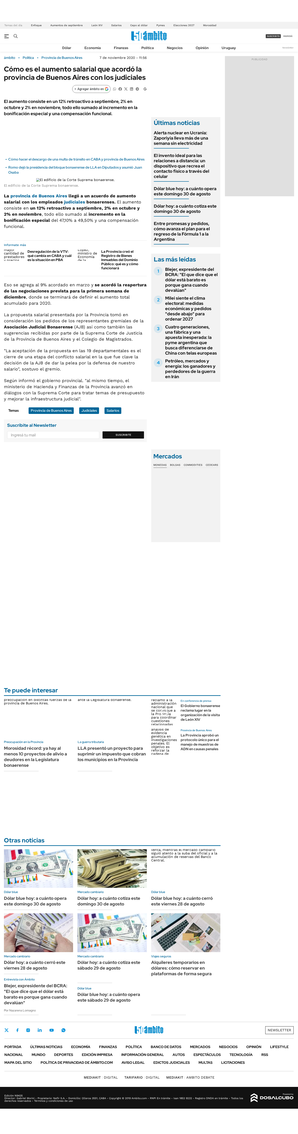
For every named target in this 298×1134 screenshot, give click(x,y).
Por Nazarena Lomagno (20, 1010)
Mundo (38, 1054)
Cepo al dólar (139, 25)
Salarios (116, 25)
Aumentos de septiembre (66, 25)
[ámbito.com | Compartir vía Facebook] (120, 89)
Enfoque (36, 25)
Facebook (17, 1030)
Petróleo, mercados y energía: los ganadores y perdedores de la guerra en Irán (190, 368)
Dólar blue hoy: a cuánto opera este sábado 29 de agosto (108, 997)
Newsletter (288, 47)
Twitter (6, 1030)
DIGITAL (101, 1077)
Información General (142, 1054)
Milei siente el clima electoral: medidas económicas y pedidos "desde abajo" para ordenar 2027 (188, 308)
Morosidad (209, 25)
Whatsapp (63, 1030)
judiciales (74, 202)
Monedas (160, 464)
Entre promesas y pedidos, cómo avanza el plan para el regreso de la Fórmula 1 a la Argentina (182, 231)
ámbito (9, 58)
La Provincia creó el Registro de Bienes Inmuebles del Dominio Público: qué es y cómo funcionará (119, 260)
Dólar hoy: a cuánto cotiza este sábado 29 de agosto (108, 965)
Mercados (200, 1047)
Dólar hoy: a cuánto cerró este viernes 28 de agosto (34, 965)
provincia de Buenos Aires (38, 195)
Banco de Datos (166, 1047)
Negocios (175, 48)
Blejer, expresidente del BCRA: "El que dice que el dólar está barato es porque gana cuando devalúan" (191, 279)
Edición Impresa (97, 1054)
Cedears (212, 464)
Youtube (51, 1030)
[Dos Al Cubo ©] (272, 1097)
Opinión (202, 48)
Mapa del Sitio (18, 1062)
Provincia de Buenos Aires (61, 58)
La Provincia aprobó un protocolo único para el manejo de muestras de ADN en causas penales (200, 742)
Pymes (160, 25)
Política (147, 48)
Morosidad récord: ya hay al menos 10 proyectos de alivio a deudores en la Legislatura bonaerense (35, 756)
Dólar (66, 48)
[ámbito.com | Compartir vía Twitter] (126, 89)
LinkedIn (40, 1030)
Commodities (193, 464)
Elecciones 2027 (183, 25)
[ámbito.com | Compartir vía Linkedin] (131, 89)
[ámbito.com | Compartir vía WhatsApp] (114, 89)
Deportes (63, 1054)
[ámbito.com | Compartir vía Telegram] (137, 89)
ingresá (288, 36)
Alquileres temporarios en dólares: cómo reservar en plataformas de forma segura (181, 968)
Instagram (28, 1030)
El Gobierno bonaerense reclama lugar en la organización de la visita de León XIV (200, 713)
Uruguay (229, 48)
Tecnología (241, 1054)
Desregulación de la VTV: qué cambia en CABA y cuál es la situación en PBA (49, 255)
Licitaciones (233, 1062)
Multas (205, 1062)
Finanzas (121, 48)
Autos (179, 1054)
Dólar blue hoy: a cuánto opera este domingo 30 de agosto (185, 191)
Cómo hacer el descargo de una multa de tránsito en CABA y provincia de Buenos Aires (76, 159)
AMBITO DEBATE (190, 1077)
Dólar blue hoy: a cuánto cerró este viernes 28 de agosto (182, 901)
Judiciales (89, 410)
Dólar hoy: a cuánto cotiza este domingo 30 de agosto (185, 208)
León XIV (97, 25)
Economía (92, 48)
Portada (12, 1047)
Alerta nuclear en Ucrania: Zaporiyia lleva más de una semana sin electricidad (181, 138)
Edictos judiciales (171, 1062)
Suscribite (123, 434)
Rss (264, 1054)
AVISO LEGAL (133, 1062)
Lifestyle (279, 1047)
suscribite (273, 36)
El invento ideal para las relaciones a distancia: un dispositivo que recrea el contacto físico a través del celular (181, 166)
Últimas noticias (46, 1047)
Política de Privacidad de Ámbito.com (77, 1062)
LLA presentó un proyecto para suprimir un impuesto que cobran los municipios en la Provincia (112, 753)
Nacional (13, 1054)
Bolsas (175, 464)
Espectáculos (207, 1054)
